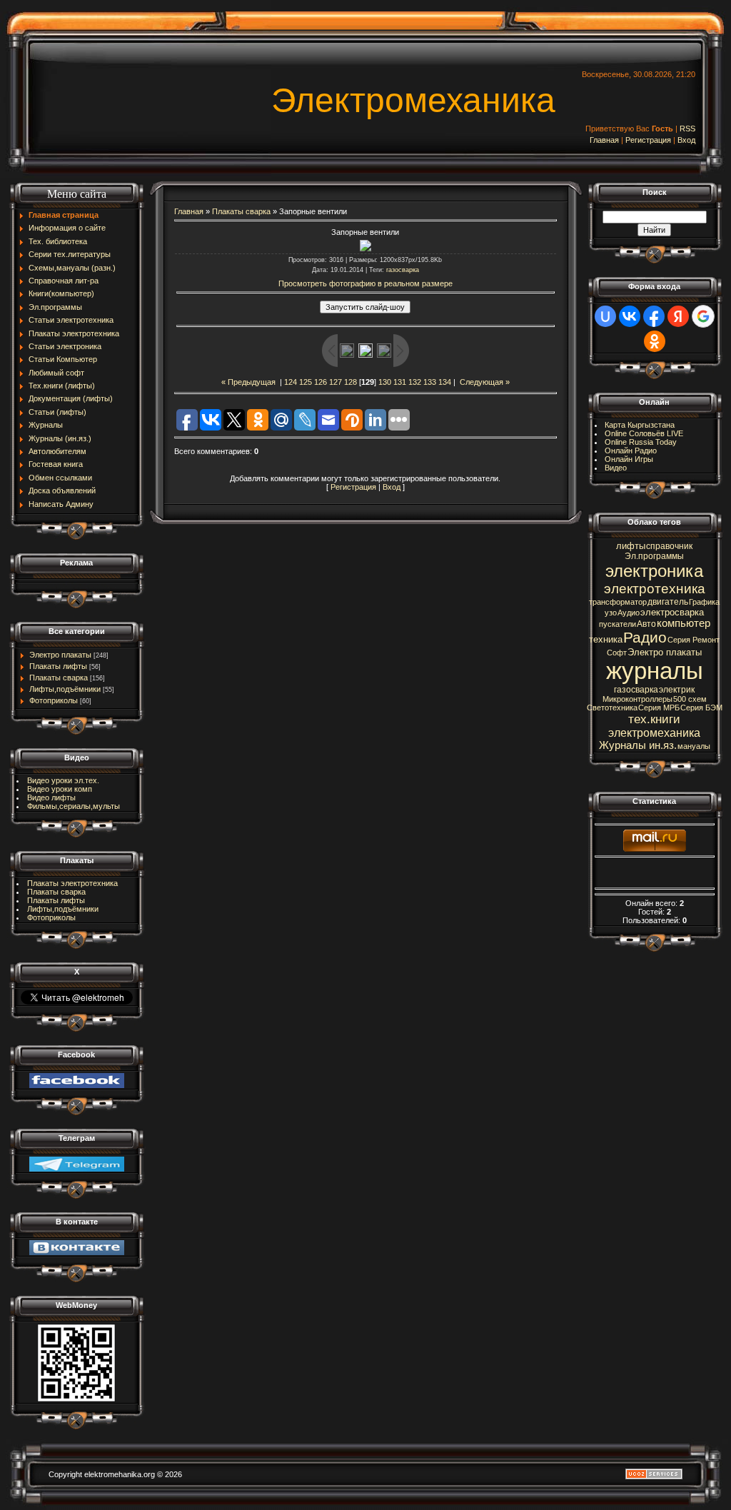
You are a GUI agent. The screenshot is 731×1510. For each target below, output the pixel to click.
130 (384, 382)
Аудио (628, 612)
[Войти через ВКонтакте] (629, 316)
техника (605, 639)
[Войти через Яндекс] (678, 316)
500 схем (690, 699)
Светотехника (612, 707)
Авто (646, 624)
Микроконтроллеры (637, 699)
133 (429, 382)
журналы (654, 671)
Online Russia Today (641, 442)
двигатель (667, 602)
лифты (630, 545)
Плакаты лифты (58, 666)
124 (290, 382)
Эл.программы (654, 556)
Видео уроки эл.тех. (63, 780)
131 (399, 382)
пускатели (617, 624)
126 (320, 382)
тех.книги (654, 719)
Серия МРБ (659, 707)
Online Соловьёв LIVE (644, 433)
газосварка (402, 269)
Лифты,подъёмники (65, 689)
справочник (669, 546)
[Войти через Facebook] (654, 316)
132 (414, 382)
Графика (704, 602)
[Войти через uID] (605, 316)
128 (350, 382)
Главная (604, 140)
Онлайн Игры (629, 459)
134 (444, 382)
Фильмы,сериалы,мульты (73, 806)
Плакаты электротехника (72, 883)
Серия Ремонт (693, 639)
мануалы (693, 746)
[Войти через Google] (703, 316)
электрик (677, 690)
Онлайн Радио (631, 450)
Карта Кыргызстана (640, 425)
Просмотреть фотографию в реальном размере (365, 283)
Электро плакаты (60, 654)
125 (305, 382)
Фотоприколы (53, 700)
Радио (645, 637)
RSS (687, 128)
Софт (617, 652)
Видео (616, 467)
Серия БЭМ (701, 707)
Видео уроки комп (59, 789)
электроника (654, 570)
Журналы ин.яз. (638, 745)
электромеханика (654, 733)
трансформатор (618, 602)
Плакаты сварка (58, 677)
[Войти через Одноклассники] (654, 341)
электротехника (654, 588)
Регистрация (648, 140)
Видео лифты (51, 797)
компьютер (683, 623)
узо (611, 612)
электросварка (672, 612)
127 (335, 382)
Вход (686, 140)
